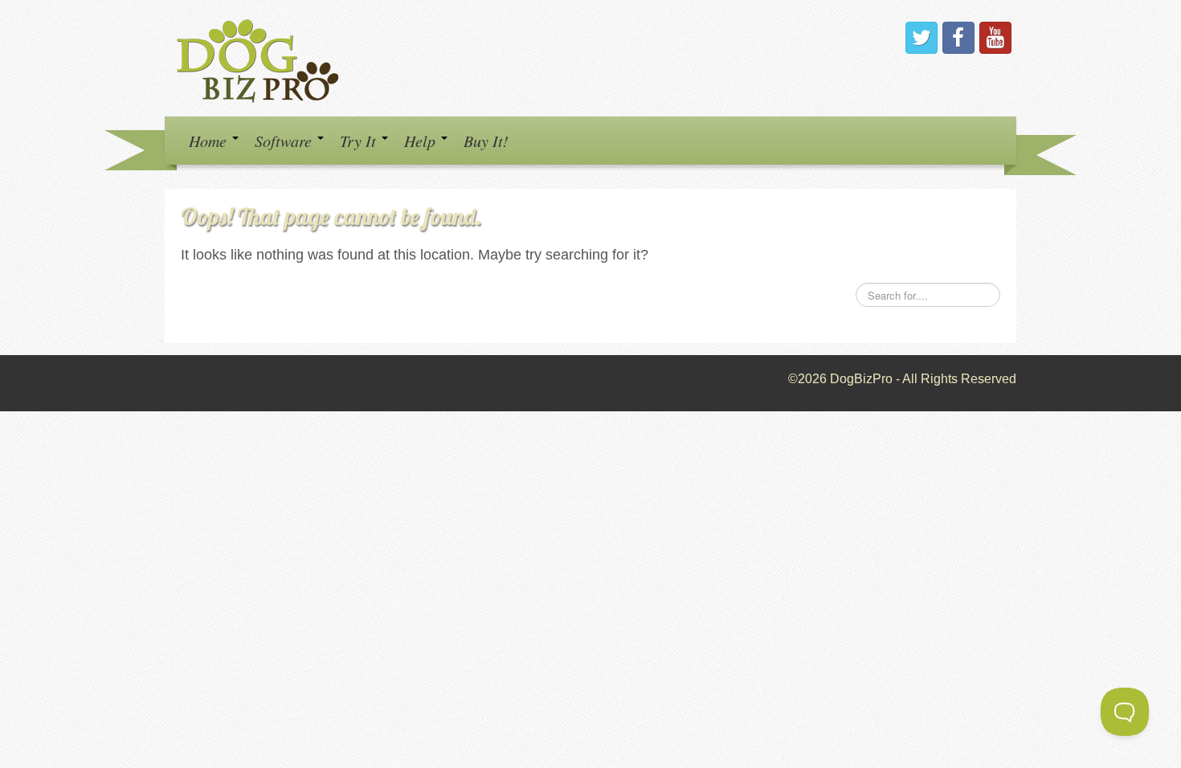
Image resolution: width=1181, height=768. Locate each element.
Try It (360, 140)
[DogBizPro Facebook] (958, 38)
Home (210, 140)
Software (285, 140)
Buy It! (486, 140)
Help (421, 140)
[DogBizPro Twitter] (921, 38)
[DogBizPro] (260, 57)
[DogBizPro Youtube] (995, 38)
